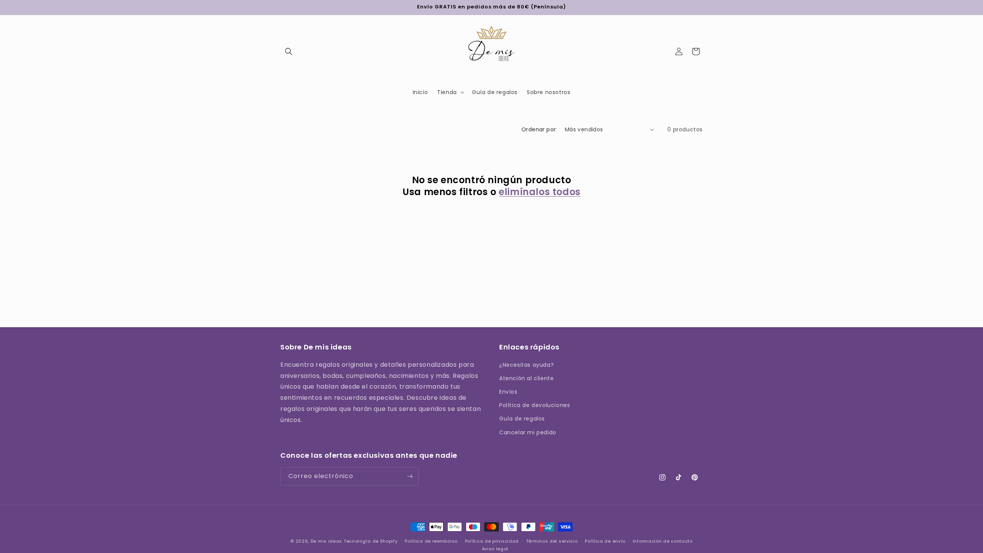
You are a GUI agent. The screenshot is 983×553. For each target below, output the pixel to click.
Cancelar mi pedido (527, 432)
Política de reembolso (431, 541)
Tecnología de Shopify (371, 541)
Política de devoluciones (534, 405)
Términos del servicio (552, 541)
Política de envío (605, 541)
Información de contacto (663, 541)
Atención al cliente (526, 378)
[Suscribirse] (409, 476)
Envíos (508, 392)
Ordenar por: (539, 129)
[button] (288, 51)
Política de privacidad (492, 541)
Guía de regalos (522, 418)
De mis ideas (326, 541)
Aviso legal (495, 549)
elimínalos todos (540, 192)
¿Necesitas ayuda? (526, 365)
